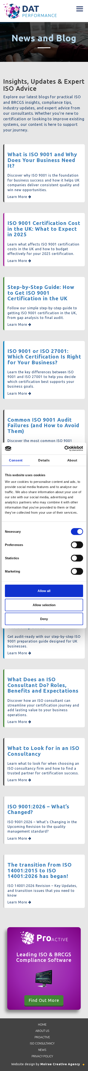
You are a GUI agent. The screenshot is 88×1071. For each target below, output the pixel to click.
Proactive (42, 1037)
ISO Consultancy (42, 1043)
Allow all (44, 591)
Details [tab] (44, 460)
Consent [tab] (16, 460)
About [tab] (72, 460)
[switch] (77, 544)
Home (42, 1024)
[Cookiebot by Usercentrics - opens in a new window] (64, 448)
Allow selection (44, 605)
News (42, 1050)
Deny (44, 619)
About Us (42, 1030)
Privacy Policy (42, 1056)
